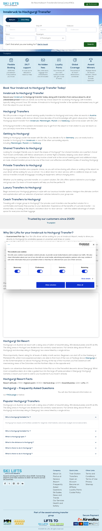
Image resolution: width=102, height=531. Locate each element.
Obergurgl (90, 358)
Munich (54, 121)
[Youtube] (18, 483)
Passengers (40, 34)
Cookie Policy (75, 493)
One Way (25, 20)
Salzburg (66, 121)
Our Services (58, 501)
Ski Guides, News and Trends (57, 495)
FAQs (72, 3)
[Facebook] (5, 483)
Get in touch (42, 44)
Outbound (70, 26)
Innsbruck (18, 97)
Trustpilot (7, 54)
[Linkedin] (22, 483)
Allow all (80, 285)
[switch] (40, 271)
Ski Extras (59, 3)
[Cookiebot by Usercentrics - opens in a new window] (80, 244)
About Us (57, 474)
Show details (85, 278)
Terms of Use (91, 479)
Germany (70, 138)
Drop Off (39, 26)
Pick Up (8, 26)
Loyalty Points (75, 490)
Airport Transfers (48, 3)
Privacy (89, 482)
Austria (93, 115)
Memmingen (45, 121)
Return (12, 20)
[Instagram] (14, 483)
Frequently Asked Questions (58, 487)
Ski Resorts (36, 3)
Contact (66, 3)
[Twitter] (9, 483)
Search (90, 44)
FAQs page (11, 395)
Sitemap (89, 484)
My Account (93, 4)
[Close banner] (93, 244)
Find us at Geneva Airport (57, 479)
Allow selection (50, 285)
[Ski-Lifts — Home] (11, 4)
